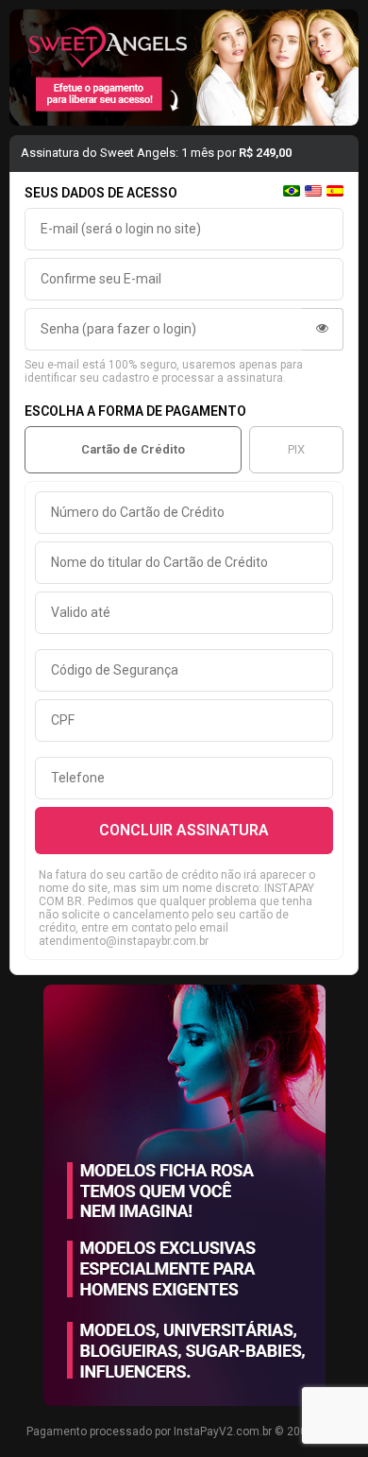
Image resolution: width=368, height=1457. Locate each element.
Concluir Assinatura (184, 830)
